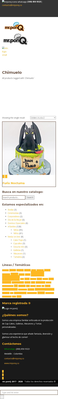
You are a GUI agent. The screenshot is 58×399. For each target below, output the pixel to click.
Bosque (27, 270)
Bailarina (20, 270)
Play (43, 286)
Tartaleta (17, 257)
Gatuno (45, 279)
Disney (14, 274)
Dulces (21, 274)
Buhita (33, 270)
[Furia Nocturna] (3, 176)
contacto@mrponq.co (12, 5)
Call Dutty (40, 270)
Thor (11, 293)
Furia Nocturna (13, 183)
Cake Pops (18, 240)
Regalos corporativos (44, 289)
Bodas (11, 209)
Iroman (27, 282)
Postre (47, 286)
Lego (33, 282)
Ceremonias (13, 213)
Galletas (17, 250)
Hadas (51, 279)
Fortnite (33, 279)
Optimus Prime (7, 286)
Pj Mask (33, 286)
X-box (14, 297)
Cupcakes (17, 243)
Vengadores (49, 293)
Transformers (32, 293)
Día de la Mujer (15, 219)
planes (38, 286)
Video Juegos (6, 297)
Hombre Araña (18, 282)
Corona (47, 270)
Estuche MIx (18, 246)
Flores (27, 279)
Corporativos (14, 216)
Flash (22, 279)
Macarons (18, 253)
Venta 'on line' (14, 236)
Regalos (31, 289)
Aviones (12, 270)
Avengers (5, 270)
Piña (28, 286)
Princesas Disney (10, 289)
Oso (16, 285)
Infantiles (12, 226)
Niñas (16, 230)
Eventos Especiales (16, 223)
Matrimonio (40, 282)
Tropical (41, 292)
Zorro (19, 296)
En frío (27, 274)
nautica (48, 282)
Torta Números (20, 293)
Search (30, 197)
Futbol (39, 279)
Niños (16, 233)
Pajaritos (21, 286)
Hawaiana (6, 282)
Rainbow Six (22, 290)
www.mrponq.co (11, 363)
